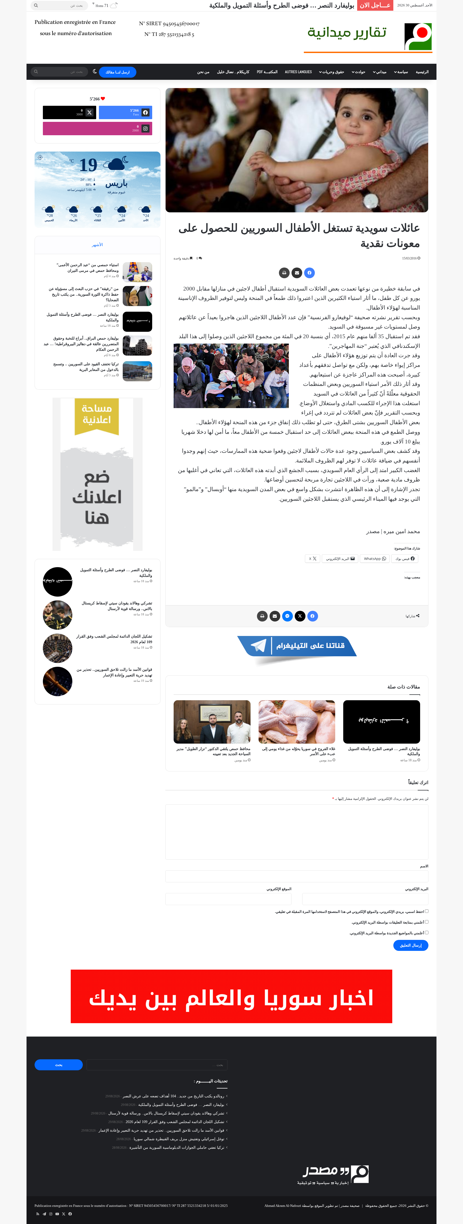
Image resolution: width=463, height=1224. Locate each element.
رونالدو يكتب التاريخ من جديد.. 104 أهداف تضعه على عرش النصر (173, 1096)
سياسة (402, 71)
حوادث (360, 71)
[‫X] (300, 616)
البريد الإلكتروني (416, 889)
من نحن (203, 71)
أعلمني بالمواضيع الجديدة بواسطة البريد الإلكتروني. (386, 933)
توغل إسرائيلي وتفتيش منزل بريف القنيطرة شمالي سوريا (179, 1139)
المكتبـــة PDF (267, 71)
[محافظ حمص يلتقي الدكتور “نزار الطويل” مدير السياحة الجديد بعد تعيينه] (212, 722)
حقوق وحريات (333, 71)
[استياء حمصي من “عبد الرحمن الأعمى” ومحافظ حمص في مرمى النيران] (137, 272)
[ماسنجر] (287, 616)
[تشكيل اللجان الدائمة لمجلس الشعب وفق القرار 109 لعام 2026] (57, 648)
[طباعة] (284, 273)
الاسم (424, 866)
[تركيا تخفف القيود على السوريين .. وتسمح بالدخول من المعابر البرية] (137, 371)
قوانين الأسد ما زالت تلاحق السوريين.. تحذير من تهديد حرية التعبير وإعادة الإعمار (161, 1130)
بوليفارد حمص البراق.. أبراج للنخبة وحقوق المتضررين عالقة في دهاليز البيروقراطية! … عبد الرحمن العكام (81, 344)
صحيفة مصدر (350, 1206)
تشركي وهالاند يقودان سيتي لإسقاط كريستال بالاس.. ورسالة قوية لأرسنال (166, 1113)
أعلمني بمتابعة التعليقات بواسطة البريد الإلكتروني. (388, 922)
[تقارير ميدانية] (368, 37)
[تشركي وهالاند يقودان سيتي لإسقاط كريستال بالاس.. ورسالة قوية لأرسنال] (57, 615)
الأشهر (97, 245)
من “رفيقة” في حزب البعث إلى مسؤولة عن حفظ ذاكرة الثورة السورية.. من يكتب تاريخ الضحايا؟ (84, 294)
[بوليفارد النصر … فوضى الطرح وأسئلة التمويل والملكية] (381, 722)
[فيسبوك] (309, 273)
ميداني (381, 71)
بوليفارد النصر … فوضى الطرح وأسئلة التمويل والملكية (181, 1105)
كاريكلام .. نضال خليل (233, 71)
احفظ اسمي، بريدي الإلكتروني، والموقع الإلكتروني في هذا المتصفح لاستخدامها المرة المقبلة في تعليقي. (349, 912)
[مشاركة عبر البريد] (297, 273)
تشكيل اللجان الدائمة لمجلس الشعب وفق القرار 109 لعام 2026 (175, 1122)
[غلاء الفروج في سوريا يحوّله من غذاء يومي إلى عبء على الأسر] (297, 722)
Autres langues (298, 71)
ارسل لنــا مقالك (118, 72)
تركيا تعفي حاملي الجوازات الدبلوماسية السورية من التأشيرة (176, 1148)
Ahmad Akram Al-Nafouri (282, 1206)
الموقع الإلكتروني (279, 889)
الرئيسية (422, 71)
